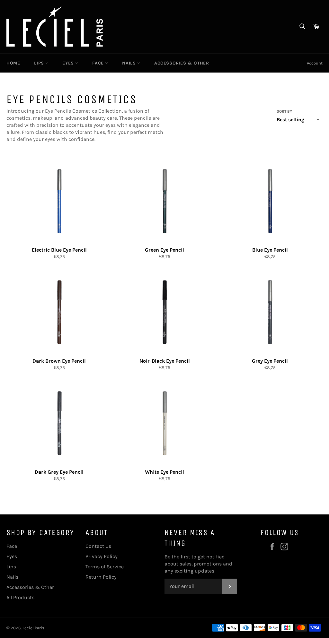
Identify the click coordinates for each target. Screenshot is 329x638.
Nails (129, 63)
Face (98, 63)
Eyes (68, 63)
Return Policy (101, 577)
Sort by (284, 111)
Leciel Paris (33, 627)
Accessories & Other (181, 63)
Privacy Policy (101, 556)
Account (315, 63)
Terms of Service (104, 567)
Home (13, 63)
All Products (20, 597)
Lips (39, 63)
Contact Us (98, 546)
